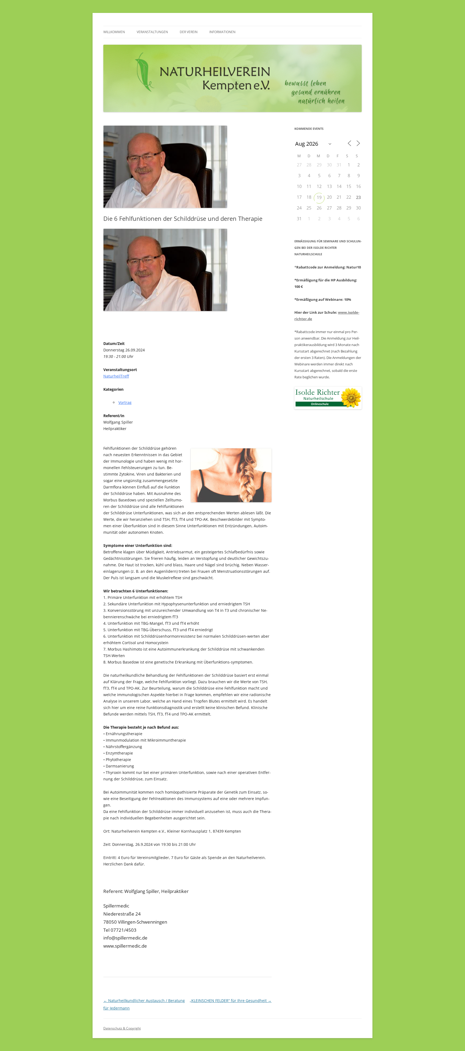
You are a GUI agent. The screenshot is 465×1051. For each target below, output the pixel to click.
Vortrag (125, 402)
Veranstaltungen (152, 32)
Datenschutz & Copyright (122, 1028)
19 (319, 197)
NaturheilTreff (116, 376)
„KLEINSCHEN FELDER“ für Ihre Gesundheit (231, 1000)
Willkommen (114, 32)
